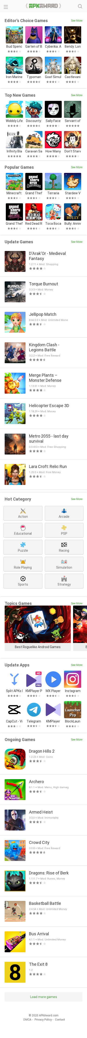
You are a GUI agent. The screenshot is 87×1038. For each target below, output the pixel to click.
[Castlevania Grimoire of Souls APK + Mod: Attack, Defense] (72, 65)
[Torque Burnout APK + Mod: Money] (15, 291)
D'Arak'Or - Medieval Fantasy (47, 256)
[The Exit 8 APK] (15, 972)
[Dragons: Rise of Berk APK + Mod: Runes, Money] (15, 880)
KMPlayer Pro (34, 691)
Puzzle (23, 550)
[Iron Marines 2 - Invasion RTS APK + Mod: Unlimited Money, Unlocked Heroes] (14, 65)
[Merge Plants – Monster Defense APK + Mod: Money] (15, 383)
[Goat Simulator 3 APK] (53, 65)
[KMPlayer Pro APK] (33, 679)
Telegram (34, 721)
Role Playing (23, 567)
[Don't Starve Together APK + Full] (72, 139)
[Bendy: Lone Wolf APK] (72, 34)
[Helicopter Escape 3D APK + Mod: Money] (15, 413)
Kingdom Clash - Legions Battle (44, 347)
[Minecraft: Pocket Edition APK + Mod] (14, 181)
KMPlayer (53, 721)
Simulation (64, 567)
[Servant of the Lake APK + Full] (72, 109)
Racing (64, 550)
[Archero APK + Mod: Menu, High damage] (15, 789)
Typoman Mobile (34, 77)
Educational (23, 533)
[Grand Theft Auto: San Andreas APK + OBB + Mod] (33, 181)
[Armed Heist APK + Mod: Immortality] (15, 820)
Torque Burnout (43, 283)
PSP (64, 533)
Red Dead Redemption (33, 224)
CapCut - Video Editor (14, 721)
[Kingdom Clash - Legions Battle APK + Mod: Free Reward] (15, 352)
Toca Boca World (53, 224)
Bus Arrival (39, 933)
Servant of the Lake (73, 121)
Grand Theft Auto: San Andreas (33, 193)
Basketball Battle (45, 903)
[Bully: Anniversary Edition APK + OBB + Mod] (72, 212)
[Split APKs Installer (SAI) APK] (14, 679)
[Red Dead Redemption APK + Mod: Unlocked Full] (33, 212)
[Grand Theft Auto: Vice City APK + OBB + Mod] (14, 212)
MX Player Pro (53, 691)
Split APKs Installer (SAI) (14, 691)
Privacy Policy (43, 1019)
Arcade (64, 516)
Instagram (73, 691)
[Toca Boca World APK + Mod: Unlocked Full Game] (53, 212)
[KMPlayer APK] (53, 709)
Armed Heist (41, 812)
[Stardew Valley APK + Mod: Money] (72, 181)
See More (76, 20)
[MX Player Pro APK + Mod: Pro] (53, 679)
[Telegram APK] (33, 709)
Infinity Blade (14, 151)
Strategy (64, 584)
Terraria (53, 193)
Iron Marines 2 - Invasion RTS (14, 77)
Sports (23, 584)
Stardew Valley (73, 193)
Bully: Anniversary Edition (72, 224)
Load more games (43, 997)
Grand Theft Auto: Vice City (14, 224)
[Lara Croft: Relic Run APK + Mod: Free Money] (15, 474)
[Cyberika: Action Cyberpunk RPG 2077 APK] (53, 34)
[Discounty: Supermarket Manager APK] (33, 109)
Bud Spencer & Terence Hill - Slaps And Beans (14, 47)
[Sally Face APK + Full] (53, 109)
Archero (36, 781)
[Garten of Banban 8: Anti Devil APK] (33, 34)
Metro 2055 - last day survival (48, 439)
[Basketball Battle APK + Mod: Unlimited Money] (15, 911)
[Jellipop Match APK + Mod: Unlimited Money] (15, 322)
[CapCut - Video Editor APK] (14, 709)
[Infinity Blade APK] (14, 139)
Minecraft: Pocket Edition (14, 193)
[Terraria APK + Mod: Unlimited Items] (53, 181)
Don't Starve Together (72, 151)
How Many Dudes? (53, 151)
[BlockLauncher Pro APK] (72, 709)
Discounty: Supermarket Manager (34, 121)
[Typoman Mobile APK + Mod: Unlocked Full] (33, 65)
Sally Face (53, 121)
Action (23, 516)
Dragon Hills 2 (42, 751)
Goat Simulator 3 (53, 77)
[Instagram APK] (72, 679)
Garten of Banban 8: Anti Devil (33, 47)
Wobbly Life (14, 121)
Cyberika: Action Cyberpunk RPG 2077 (53, 47)
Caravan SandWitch (33, 151)
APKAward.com (43, 6)
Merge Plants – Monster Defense (45, 378)
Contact (60, 1019)
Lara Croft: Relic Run (48, 466)
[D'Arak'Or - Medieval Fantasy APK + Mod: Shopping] (15, 261)
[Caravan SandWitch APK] (33, 139)
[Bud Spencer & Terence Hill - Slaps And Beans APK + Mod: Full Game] (14, 34)
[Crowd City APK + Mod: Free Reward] (15, 850)
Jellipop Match (42, 314)
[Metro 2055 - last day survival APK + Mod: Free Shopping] (15, 444)
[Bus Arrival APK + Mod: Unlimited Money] (15, 941)
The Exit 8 (38, 964)
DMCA (27, 1019)
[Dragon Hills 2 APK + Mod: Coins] (15, 759)
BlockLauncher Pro (72, 721)
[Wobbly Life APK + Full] (14, 109)
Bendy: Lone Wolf (73, 47)
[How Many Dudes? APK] (53, 139)
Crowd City (39, 842)
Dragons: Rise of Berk (49, 872)
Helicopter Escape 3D (49, 405)
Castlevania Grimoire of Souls (73, 77)
